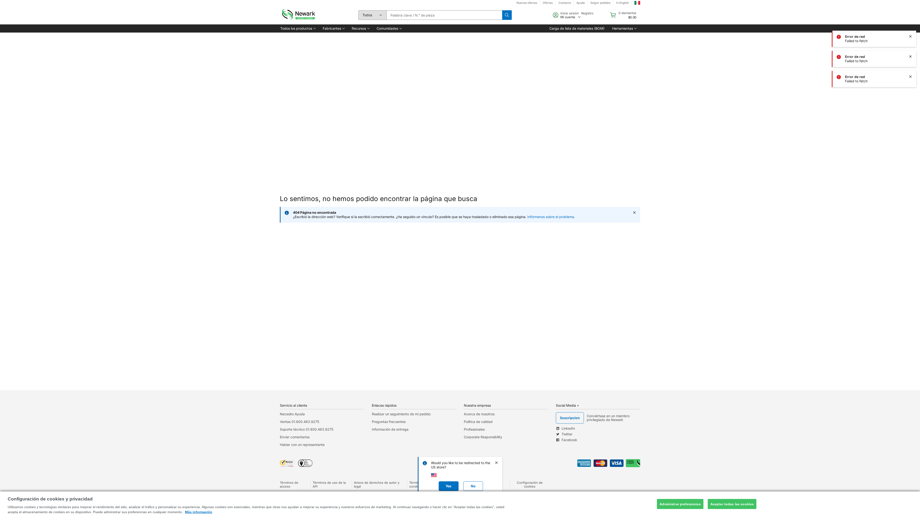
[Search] (507, 15)
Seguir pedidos (600, 3)
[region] (460, 504)
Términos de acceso (289, 484)
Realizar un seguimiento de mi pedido (401, 414)
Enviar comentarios (295, 437)
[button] (297, 28)
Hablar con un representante (302, 445)
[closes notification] (910, 36)
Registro (587, 13)
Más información (198, 512)
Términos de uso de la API (329, 484)
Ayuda (580, 3)
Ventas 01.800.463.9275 (299, 422)
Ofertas (548, 3)
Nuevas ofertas (527, 3)
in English (622, 3)
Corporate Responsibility (483, 437)
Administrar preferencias (680, 504)
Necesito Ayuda (292, 414)
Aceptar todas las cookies (732, 504)
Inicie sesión (569, 13)
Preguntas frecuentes (389, 422)
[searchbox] (444, 15)
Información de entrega (390, 429)
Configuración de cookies (530, 484)
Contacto (564, 3)
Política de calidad (478, 422)
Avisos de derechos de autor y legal (376, 484)
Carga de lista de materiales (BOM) (576, 28)
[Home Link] (298, 15)
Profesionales (474, 429)
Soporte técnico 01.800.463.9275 (306, 429)
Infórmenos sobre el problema (550, 217)
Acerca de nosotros (479, 414)
